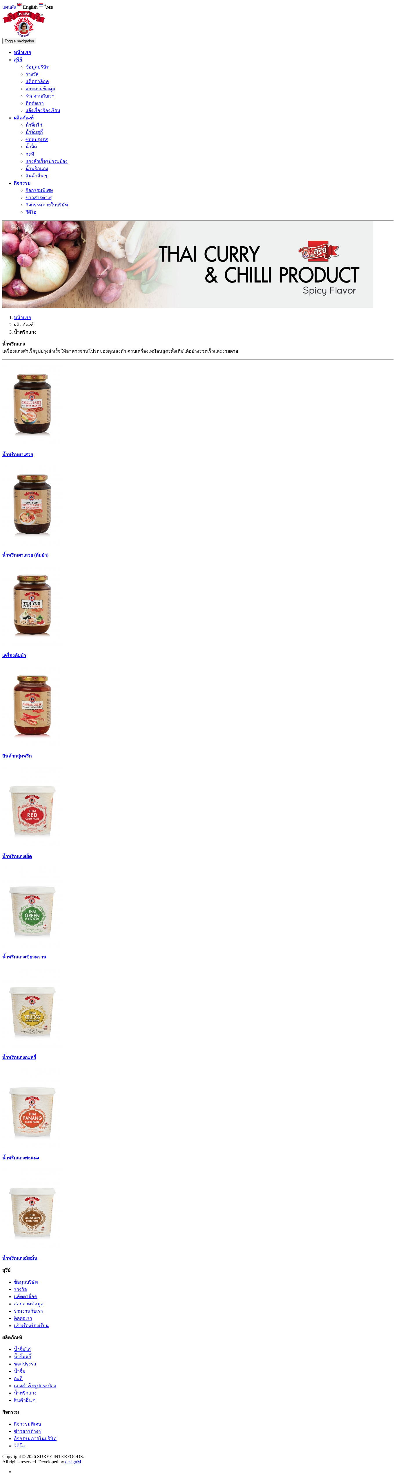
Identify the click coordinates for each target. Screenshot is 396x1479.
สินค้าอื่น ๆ (36, 175)
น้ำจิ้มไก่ (34, 125)
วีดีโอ (31, 212)
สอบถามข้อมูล (40, 88)
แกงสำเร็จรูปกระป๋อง (47, 161)
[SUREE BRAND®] (24, 35)
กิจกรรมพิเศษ (39, 190)
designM (73, 1461)
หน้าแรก (22, 317)
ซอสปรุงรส (37, 139)
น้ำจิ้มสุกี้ (34, 132)
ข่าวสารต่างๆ (39, 197)
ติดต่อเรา (35, 103)
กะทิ (30, 154)
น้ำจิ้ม (31, 146)
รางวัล (32, 74)
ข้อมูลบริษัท (38, 66)
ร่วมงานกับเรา (40, 95)
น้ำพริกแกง (37, 168)
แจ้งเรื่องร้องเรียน (43, 110)
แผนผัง (9, 7)
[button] (18, 59)
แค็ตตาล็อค (37, 81)
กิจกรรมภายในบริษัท (47, 204)
